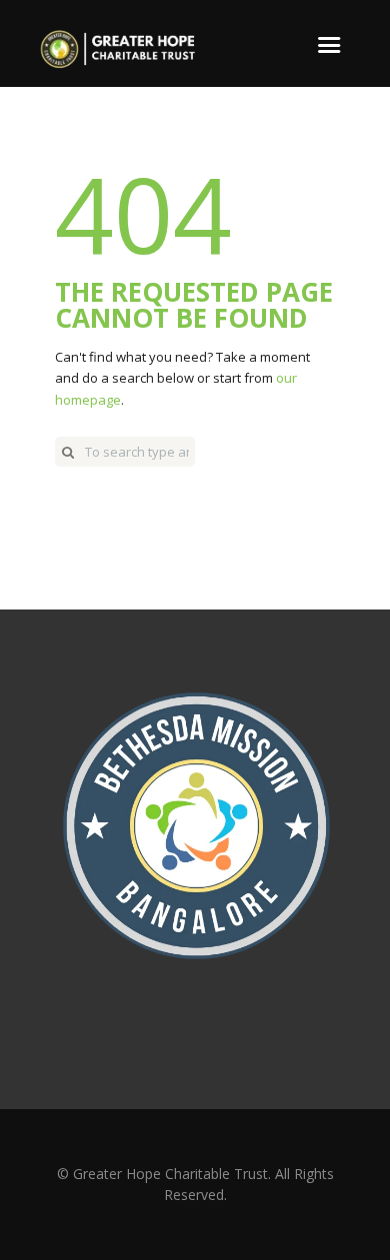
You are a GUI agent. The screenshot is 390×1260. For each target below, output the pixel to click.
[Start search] (68, 452)
